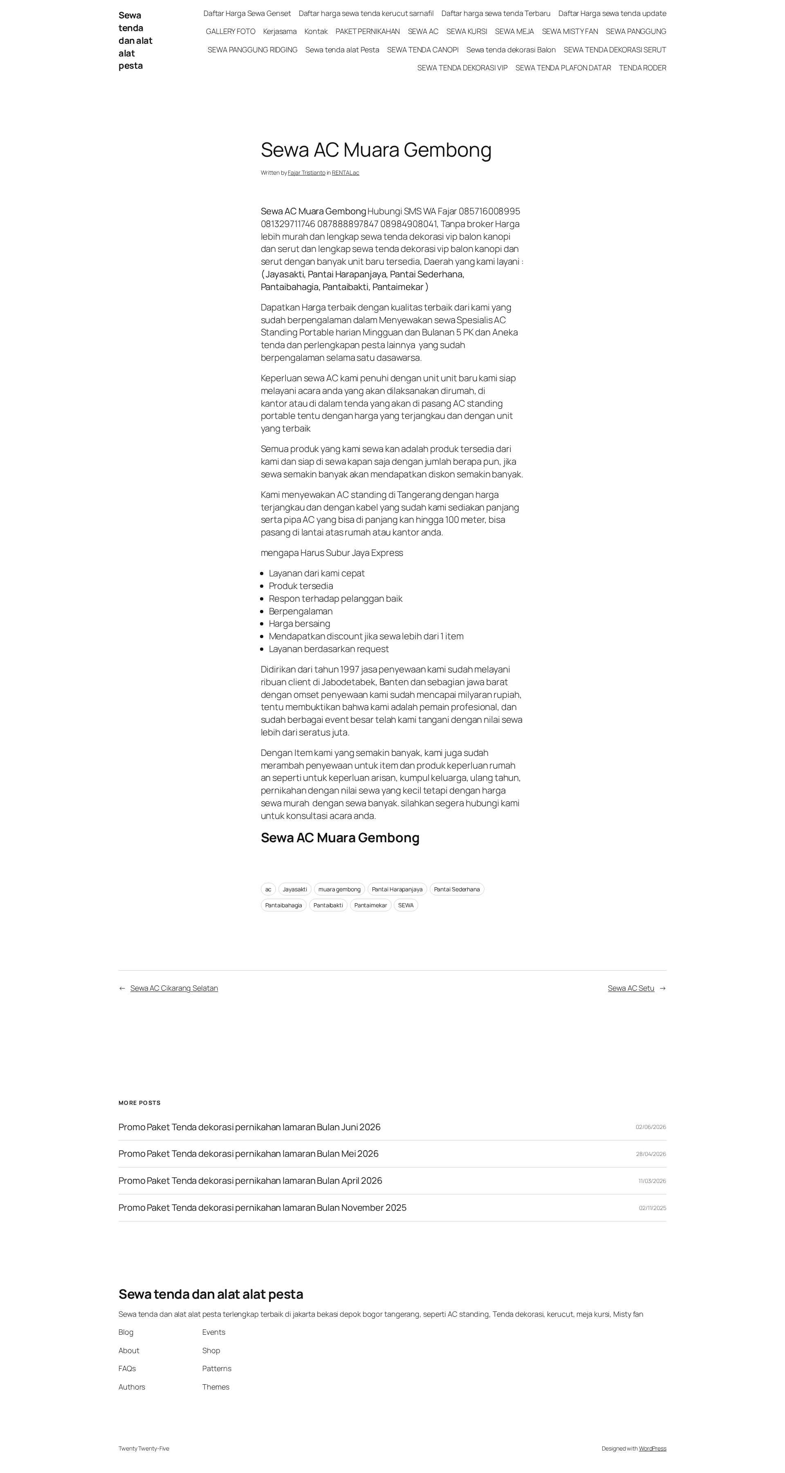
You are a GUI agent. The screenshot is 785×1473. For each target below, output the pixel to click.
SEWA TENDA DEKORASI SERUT (615, 49)
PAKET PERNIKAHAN (368, 31)
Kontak (316, 31)
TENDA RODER (642, 67)
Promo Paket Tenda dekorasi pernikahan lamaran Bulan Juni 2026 (250, 1127)
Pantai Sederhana (457, 889)
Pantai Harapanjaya (397, 889)
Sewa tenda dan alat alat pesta (136, 40)
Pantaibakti (328, 905)
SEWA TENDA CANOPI (422, 49)
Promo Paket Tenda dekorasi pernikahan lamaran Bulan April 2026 (251, 1181)
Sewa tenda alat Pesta (342, 49)
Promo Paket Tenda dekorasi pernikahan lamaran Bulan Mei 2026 (250, 1154)
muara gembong (339, 889)
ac (268, 889)
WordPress (652, 1448)
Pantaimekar (370, 905)
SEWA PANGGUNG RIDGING (253, 49)
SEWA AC (423, 31)
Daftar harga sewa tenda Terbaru (496, 13)
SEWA (406, 905)
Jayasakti (295, 889)
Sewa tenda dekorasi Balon (511, 49)
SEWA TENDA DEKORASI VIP (462, 67)
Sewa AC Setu (631, 988)
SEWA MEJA (514, 31)
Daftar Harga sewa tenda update (612, 13)
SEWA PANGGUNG (636, 31)
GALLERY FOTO (231, 31)
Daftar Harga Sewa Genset (247, 13)
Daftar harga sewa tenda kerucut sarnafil (366, 13)
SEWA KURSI (466, 31)
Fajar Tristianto (306, 172)
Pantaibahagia (284, 905)
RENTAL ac (345, 172)
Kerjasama (280, 31)
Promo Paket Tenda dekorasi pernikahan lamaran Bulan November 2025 (263, 1208)
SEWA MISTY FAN (570, 31)
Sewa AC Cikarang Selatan (174, 988)
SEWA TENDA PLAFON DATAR (563, 67)
